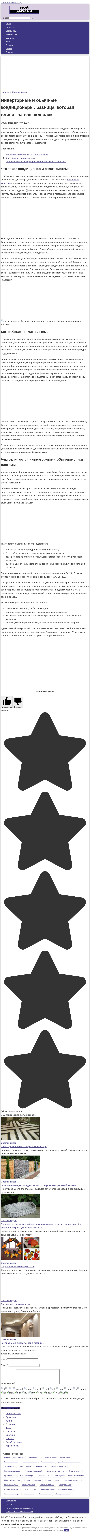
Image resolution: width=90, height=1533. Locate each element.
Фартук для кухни (65, 1489)
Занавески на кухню (58, 1466)
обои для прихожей (62, 1494)
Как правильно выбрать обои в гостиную (22, 1343)
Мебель (9, 49)
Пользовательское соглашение (19, 1512)
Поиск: (4, 18)
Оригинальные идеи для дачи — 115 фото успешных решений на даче (38, 1185)
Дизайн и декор (12, 34)
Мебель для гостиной (32, 1480)
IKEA (8, 42)
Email (4, 1365)
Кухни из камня (75, 1471)
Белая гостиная (50, 1457)
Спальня (9, 45)
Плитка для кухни (29, 1489)
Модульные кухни (11, 1485)
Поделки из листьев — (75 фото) (18, 1266)
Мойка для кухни (28, 1485)
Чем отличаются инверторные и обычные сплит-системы (36, 161)
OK (67, 1530)
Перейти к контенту (11, 2)
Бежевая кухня (33, 1457)
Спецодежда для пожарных (15, 1304)
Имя (4, 1359)
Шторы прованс (45, 1494)
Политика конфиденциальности (19, 1508)
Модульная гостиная (71, 1480)
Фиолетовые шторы (11, 1494)
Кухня (8, 24)
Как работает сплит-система (21, 158)
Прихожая (10, 52)
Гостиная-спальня (30, 1462)
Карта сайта (12, 1445)
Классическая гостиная (55, 1471)
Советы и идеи (12, 31)
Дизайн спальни (25, 1466)
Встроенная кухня (11, 1462)
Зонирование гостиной (33, 1471)
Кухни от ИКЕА (10, 1475)
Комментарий (8, 1383)
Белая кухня (65, 1457)
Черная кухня (29, 1494)
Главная (5, 92)
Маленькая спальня (12, 1480)
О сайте (9, 1504)
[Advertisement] (45, 72)
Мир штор (10, 38)
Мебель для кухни (52, 1480)
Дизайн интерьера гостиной (69, 1462)
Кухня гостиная (43, 1475)
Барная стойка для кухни (14, 1457)
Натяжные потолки (47, 1485)
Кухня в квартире (26, 1475)
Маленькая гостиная (76, 1475)
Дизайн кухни (9, 1466)
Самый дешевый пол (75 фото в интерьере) (24, 1146)
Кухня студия (59, 1475)
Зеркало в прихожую (12, 1471)
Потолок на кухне (47, 1489)
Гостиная (10, 27)
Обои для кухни (65, 1485)
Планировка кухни (11, 1489)
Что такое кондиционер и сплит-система (27, 154)
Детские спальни (47, 1462)
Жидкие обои (41, 1466)
